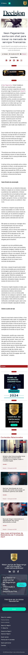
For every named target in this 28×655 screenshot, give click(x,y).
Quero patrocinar (6, 643)
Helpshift (22, 91)
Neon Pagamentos (7, 85)
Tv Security (4, 628)
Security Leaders (6, 617)
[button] (21, 584)
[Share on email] (17, 60)
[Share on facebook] (6, 60)
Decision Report (6, 633)
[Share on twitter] (10, 60)
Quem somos (5, 637)
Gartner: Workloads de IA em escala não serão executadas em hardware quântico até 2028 (14, 490)
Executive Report (6, 631)
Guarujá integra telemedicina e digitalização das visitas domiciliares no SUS (13, 520)
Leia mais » (5, 464)
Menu (5, 3)
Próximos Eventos (5, 620)
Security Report (6, 625)
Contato (3, 645)
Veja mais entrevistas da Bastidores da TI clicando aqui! (12, 535)
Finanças (24, 54)
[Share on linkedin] (14, 60)
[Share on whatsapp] (21, 60)
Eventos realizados (5, 622)
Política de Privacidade (7, 639)
